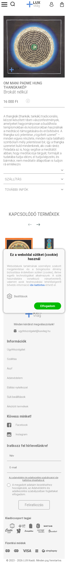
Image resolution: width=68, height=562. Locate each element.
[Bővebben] (34, 171)
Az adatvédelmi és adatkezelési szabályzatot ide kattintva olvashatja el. (33, 479)
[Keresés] (12, 4)
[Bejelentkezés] (51, 4)
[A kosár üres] (62, 4)
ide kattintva (37, 285)
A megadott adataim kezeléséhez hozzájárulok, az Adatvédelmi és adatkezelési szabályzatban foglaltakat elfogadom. (35, 489)
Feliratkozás (34, 505)
